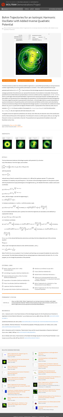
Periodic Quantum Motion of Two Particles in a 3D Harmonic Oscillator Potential (49, 396)
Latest (32, 9)
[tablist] (31, 143)
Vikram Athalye (50, 409)
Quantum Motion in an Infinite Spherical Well (49, 401)
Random (37, 9)
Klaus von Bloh (13, 125)
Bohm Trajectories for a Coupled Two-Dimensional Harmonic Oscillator (17, 378)
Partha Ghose (11, 394)
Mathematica (34, 2)
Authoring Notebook (55, 9)
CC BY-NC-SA (19, 126)
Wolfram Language (23, 2)
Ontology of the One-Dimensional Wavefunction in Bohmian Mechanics (47, 371)
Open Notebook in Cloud (9, 80)
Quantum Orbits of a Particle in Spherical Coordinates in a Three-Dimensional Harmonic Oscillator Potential (49, 365)
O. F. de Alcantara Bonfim (52, 385)
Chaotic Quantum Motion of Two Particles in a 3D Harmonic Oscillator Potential (49, 377)
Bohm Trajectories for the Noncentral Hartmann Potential (17, 366)
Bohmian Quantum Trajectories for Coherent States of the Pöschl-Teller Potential (49, 390)
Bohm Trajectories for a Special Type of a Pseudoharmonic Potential (17, 354)
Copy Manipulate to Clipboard (26, 80)
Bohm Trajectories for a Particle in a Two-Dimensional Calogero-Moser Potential (18, 403)
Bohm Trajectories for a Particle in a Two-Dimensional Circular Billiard (48, 383)
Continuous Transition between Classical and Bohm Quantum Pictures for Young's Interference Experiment (19, 391)
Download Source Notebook (44, 80)
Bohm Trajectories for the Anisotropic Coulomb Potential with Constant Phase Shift (19, 385)
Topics (27, 9)
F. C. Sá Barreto (47, 387)
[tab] (7, 143)
